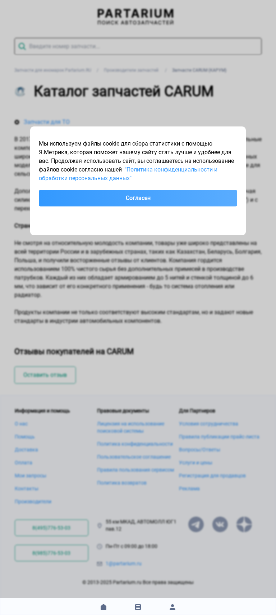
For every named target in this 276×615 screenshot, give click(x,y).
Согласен (138, 198)
